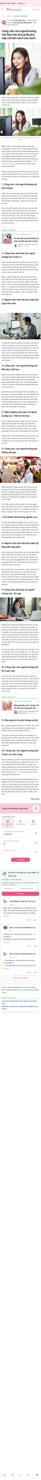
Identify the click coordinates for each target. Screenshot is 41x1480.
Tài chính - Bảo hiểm (20, 16)
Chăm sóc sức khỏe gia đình (22, 234)
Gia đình (8, 16)
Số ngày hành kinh (9, 850)
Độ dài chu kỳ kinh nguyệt (11, 841)
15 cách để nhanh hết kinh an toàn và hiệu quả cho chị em (26, 239)
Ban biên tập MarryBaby (23, 22)
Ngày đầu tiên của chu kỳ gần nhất (13, 831)
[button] (3, 9)
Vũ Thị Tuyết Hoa (19, 20)
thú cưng (17, 772)
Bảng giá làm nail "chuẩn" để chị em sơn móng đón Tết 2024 (26, 707)
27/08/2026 (7, 834)
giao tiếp (7, 287)
